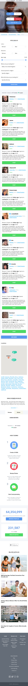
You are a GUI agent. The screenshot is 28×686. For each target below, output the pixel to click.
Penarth (3, 382)
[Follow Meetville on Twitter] (12, 677)
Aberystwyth (8, 384)
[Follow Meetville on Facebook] (10, 677)
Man (10, 14)
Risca (7, 382)
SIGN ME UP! (14, 22)
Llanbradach (12, 290)
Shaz (12, 287)
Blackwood (3, 387)
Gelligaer (11, 242)
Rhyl (16, 381)
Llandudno (20, 387)
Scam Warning (14, 668)
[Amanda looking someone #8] (5, 266)
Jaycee (11, 120)
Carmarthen (14, 387)
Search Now (14, 84)
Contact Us (14, 670)
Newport (11, 192)
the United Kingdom (12, 34)
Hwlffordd (3, 390)
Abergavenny (15, 388)
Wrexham (11, 99)
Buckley (3, 384)
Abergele (8, 385)
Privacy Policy (14, 660)
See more (14, 337)
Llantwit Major (22, 388)
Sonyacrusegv (13, 190)
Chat (14, 115)
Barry (16, 377)
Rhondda (12, 377)
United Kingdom (21, 99)
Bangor (9, 387)
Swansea (11, 266)
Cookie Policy (14, 662)
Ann (12, 240)
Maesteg (3, 385)
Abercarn (11, 146)
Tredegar (3, 388)
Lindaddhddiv (14, 214)
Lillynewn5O (12, 167)
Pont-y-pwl (20, 378)
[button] (8, 357)
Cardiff (2, 377)
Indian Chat (22, 644)
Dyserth (11, 122)
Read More (13, 407)
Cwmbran (20, 377)
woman (22, 34)
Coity (15, 378)
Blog (14, 658)
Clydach (17, 382)
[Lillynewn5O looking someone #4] (5, 170)
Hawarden (20, 381)
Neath (6, 378)
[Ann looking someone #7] (5, 242)
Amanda (13, 264)
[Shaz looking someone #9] (5, 290)
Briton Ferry (4, 379)
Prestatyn (21, 382)
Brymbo (20, 384)
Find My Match (14, 534)
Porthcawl (18, 385)
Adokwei (11, 144)
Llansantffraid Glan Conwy (15, 216)
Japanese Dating (5, 638)
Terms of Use (14, 664)
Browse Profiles (14, 519)
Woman (18, 14)
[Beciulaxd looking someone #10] (5, 315)
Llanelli (11, 315)
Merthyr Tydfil (4, 381)
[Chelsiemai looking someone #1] (5, 99)
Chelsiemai (12, 96)
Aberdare (10, 379)
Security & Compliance (14, 666)
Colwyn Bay (12, 170)
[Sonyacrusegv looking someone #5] (5, 192)
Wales (19, 34)
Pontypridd (11, 381)
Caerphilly (15, 379)
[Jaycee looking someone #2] (5, 122)
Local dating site (4, 34)
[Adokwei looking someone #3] (5, 146)
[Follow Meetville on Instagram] (15, 677)
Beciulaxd (12, 313)
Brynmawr (8, 388)
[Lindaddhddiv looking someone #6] (5, 216)
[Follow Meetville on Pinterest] (18, 677)
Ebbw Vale (14, 384)
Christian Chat (23, 642)
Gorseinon (11, 382)
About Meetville (14, 656)
